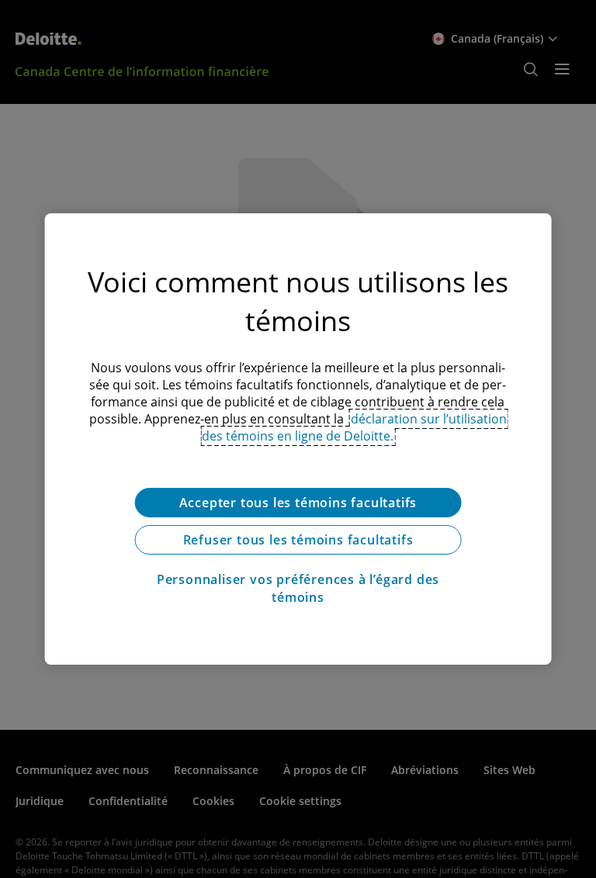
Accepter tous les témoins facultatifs (298, 502)
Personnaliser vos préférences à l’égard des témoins (298, 588)
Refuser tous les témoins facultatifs (298, 539)
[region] (298, 439)
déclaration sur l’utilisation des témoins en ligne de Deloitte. (354, 427)
